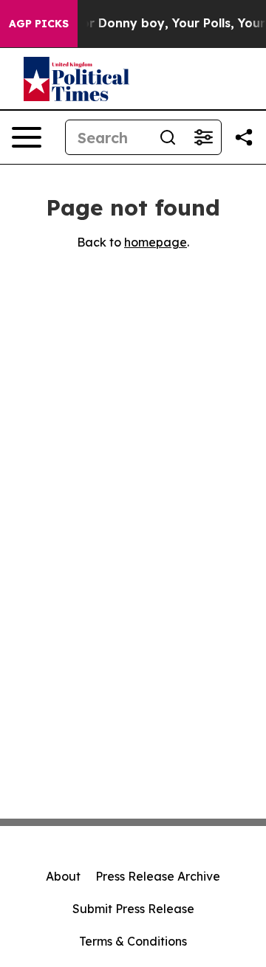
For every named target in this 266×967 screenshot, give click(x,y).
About (63, 876)
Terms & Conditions (133, 941)
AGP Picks (39, 23)
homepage (155, 242)
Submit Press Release (133, 908)
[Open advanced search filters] (203, 137)
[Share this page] (243, 137)
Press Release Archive (157, 876)
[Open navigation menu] (26, 137)
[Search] (167, 137)
